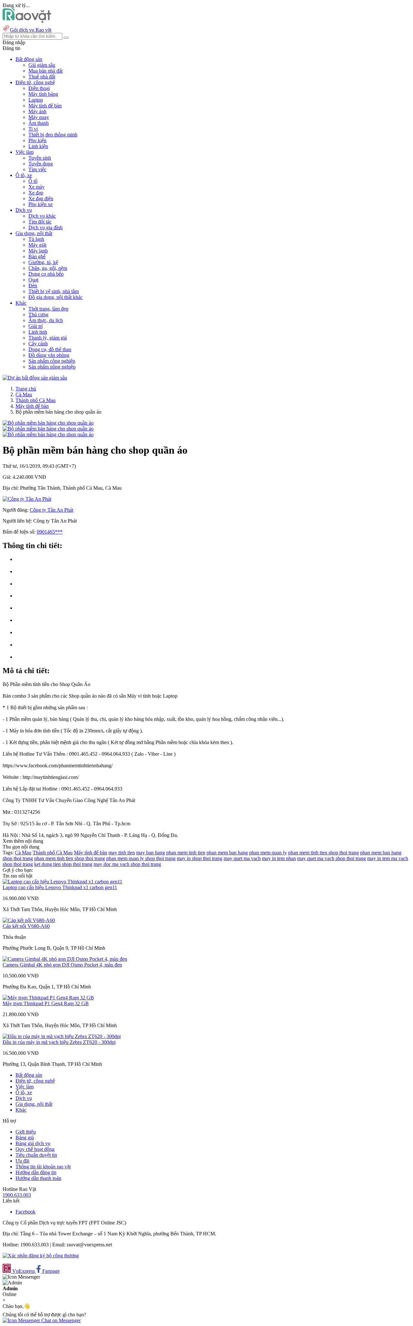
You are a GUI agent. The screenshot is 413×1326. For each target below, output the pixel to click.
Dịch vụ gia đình (45, 227)
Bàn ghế (36, 256)
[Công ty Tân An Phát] (27, 499)
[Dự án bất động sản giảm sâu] (35, 377)
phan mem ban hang (227, 852)
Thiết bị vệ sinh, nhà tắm (53, 291)
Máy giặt (37, 245)
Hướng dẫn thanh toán (38, 1178)
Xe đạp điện (40, 198)
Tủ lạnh (36, 239)
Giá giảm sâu (41, 65)
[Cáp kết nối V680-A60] (29, 920)
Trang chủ (25, 388)
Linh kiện (38, 146)
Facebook (25, 1211)
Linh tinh (37, 332)
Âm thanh (38, 123)
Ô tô (32, 181)
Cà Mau (23, 394)
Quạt (33, 279)
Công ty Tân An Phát (51, 510)
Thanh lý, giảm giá (47, 337)
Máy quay (38, 117)
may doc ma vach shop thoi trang (127, 864)
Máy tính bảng (43, 94)
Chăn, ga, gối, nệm (47, 268)
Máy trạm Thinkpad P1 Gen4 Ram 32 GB (46, 1003)
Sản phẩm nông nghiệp (52, 366)
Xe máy (36, 187)
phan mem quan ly (268, 852)
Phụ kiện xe (40, 204)
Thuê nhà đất (41, 76)
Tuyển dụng (40, 163)
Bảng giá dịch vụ (32, 1143)
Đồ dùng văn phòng (48, 355)
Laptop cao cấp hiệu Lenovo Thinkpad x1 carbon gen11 (60, 887)
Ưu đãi (22, 1161)
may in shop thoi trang (199, 858)
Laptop (35, 100)
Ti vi (33, 129)
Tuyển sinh (39, 158)
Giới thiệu (25, 1131)
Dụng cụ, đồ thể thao (49, 349)
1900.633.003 (17, 1195)
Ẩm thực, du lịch (45, 320)
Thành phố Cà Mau (35, 400)
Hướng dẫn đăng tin (35, 1172)
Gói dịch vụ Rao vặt (30, 30)
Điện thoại (39, 88)
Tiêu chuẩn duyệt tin (36, 1155)
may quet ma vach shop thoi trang (331, 858)
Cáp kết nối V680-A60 (26, 926)
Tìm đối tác (40, 221)
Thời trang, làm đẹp (48, 308)
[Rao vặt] (27, 21)
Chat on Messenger (60, 1320)
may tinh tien (121, 852)
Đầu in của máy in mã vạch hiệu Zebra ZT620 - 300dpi (59, 1042)
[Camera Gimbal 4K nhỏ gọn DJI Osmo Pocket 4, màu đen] (65, 959)
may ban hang (150, 852)
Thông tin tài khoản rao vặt (43, 1166)
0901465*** (50, 532)
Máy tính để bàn (45, 105)
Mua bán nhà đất (45, 71)
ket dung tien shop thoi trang (63, 864)
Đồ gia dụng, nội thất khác (55, 297)
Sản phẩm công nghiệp (51, 361)
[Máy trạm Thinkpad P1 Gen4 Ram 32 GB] (48, 997)
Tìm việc (37, 169)
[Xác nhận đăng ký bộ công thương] (41, 1255)
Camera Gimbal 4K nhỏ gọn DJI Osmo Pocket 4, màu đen (62, 964)
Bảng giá (24, 1137)
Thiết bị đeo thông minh (52, 134)
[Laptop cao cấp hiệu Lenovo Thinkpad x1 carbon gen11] (62, 881)
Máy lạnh (38, 250)
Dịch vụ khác (42, 216)
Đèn (32, 285)
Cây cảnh (38, 343)
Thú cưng (38, 314)
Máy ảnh (37, 111)
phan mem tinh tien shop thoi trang (323, 852)
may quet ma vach (242, 858)
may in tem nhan (279, 858)
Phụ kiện (37, 140)
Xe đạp (35, 192)
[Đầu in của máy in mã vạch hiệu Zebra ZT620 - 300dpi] (62, 1036)
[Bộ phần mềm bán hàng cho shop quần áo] (48, 423)
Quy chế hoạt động (35, 1149)
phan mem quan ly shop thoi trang (141, 858)
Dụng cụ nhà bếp (46, 274)
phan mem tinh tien (185, 852)
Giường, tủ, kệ (43, 262)
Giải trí (35, 326)
